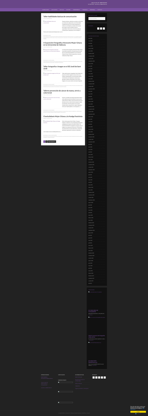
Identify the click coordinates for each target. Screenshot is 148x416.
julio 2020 (90, 205)
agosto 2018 (90, 260)
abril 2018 (90, 268)
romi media (78, 85)
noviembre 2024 (91, 83)
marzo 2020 (90, 215)
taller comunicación (59, 37)
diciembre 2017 (91, 275)
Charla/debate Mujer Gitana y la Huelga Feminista (62, 116)
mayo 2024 (90, 93)
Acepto (138, 411)
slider (50, 35)
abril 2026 (90, 43)
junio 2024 (90, 91)
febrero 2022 (90, 157)
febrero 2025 (90, 76)
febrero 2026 (90, 48)
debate (81, 136)
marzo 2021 (90, 184)
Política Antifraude (78, 383)
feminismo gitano (78, 36)
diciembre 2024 (91, 81)
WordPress (84, 413)
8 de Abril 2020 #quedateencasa (92, 361)
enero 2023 (90, 131)
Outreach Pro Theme (69, 413)
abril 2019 (90, 242)
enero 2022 (90, 159)
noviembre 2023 (91, 109)
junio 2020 (90, 207)
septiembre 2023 (91, 114)
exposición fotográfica (67, 61)
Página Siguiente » (51, 141)
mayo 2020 (90, 210)
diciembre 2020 (91, 192)
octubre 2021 (90, 167)
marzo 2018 (90, 270)
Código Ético (77, 385)
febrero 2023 (90, 129)
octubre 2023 (90, 111)
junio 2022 (90, 146)
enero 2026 (90, 50)
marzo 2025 (90, 73)
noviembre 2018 (91, 255)
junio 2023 (90, 119)
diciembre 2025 (91, 53)
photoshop (73, 85)
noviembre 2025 (91, 56)
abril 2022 (90, 151)
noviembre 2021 (91, 164)
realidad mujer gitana (50, 62)
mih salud (45, 112)
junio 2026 (90, 38)
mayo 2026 (90, 40)
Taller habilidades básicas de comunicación (60, 16)
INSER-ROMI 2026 (78, 377)
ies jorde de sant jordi (67, 85)
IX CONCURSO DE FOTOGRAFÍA (93, 311)
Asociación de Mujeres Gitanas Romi (56, 36)
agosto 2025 (90, 63)
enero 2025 (90, 78)
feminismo (45, 137)
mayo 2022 (90, 149)
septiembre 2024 (91, 88)
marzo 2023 (90, 126)
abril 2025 (90, 71)
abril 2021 (90, 182)
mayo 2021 (90, 179)
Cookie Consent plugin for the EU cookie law (138, 413)
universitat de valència (59, 62)
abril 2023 (90, 124)
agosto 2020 (90, 202)
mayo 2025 (90, 68)
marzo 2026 (90, 45)
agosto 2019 (90, 232)
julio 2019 (90, 235)
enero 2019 (90, 250)
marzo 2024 (90, 98)
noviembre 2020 (91, 194)
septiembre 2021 (91, 169)
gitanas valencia (46, 37)
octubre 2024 (90, 86)
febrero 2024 (90, 101)
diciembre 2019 (91, 222)
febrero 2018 (90, 273)
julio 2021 (90, 174)
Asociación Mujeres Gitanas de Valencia (51, 4)
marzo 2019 (90, 245)
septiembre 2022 (91, 141)
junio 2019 (90, 237)
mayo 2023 (90, 121)
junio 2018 (90, 263)
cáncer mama (78, 111)
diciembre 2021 (91, 162)
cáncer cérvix (65, 111)
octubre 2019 (90, 227)
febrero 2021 (90, 187)
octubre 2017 (90, 280)
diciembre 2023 (91, 106)
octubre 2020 (90, 197)
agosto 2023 (90, 116)
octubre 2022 (90, 139)
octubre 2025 (90, 58)
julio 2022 (90, 144)
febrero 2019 (90, 247)
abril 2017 (90, 283)
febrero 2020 (90, 217)
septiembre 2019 (91, 230)
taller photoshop (63, 86)
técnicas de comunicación (68, 37)
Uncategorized (51, 60)
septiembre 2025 (91, 61)
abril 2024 (90, 96)
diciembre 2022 (91, 134)
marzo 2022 (90, 154)
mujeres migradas (56, 112)
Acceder (88, 413)
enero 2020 (90, 220)
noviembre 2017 (91, 278)
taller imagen (56, 86)
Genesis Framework (78, 413)
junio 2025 (90, 66)
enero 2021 (90, 189)
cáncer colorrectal (72, 111)
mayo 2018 (90, 265)
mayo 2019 (90, 240)
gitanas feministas (51, 137)
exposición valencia (76, 61)
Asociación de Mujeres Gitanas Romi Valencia (71, 136)
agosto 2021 (90, 172)
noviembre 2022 (91, 136)
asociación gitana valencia (68, 36)
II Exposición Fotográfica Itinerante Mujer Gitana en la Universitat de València (62, 44)
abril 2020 (90, 212)
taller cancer (63, 112)
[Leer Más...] (90, 314)
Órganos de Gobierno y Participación (81, 388)
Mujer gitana (52, 37)
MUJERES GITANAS (50, 112)
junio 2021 (90, 177)
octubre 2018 (90, 258)
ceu (74, 36)
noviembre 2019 (91, 225)
